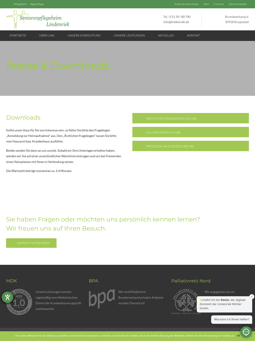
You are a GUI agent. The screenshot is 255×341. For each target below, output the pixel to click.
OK (238, 335)
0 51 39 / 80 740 (179, 17)
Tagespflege (37, 4)
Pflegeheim (20, 4)
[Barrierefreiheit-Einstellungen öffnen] (7, 297)
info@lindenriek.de (176, 22)
